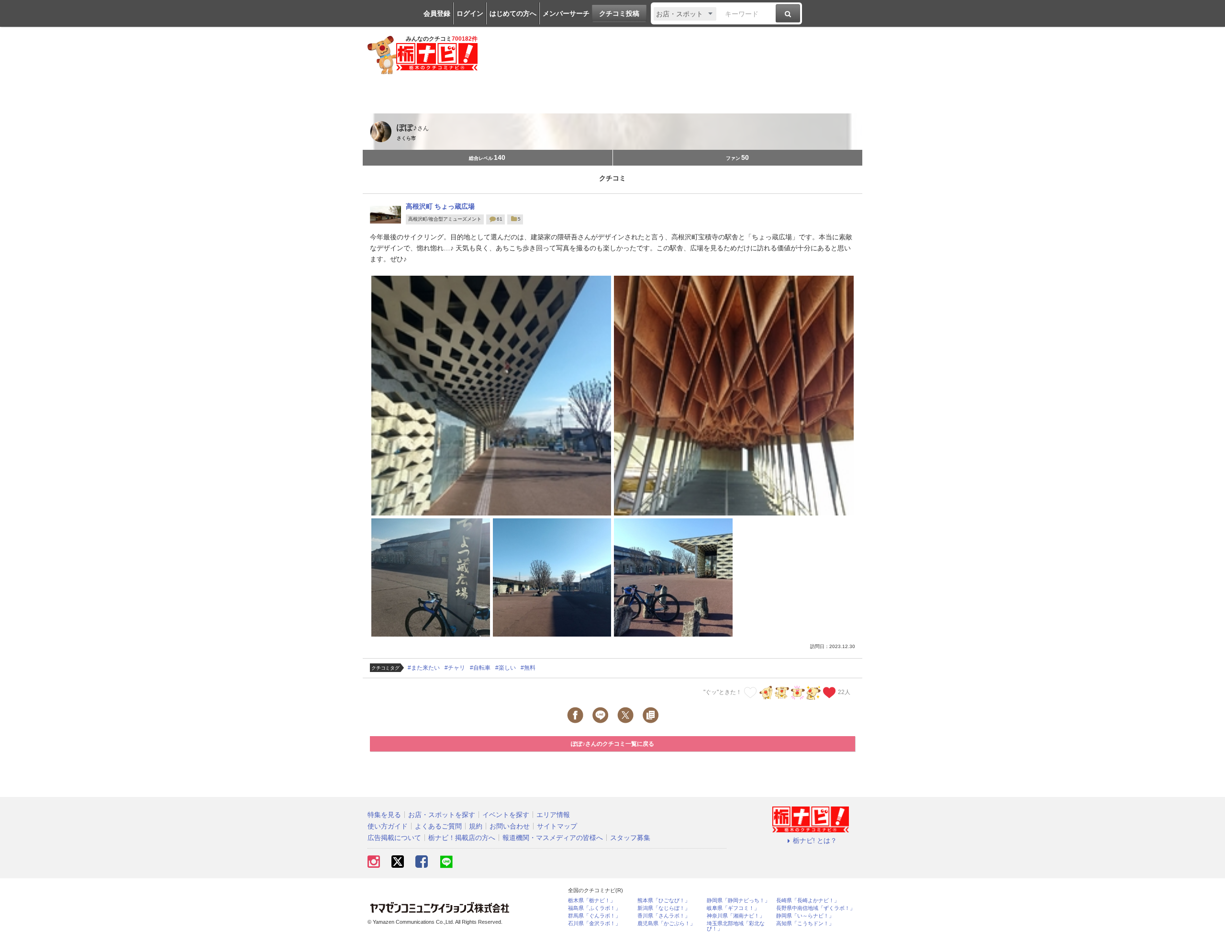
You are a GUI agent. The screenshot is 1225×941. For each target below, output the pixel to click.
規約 (475, 826)
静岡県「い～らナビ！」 (805, 916)
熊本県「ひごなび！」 (663, 900)
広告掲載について (394, 837)
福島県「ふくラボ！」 (594, 908)
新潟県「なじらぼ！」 (663, 908)
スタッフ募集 (630, 837)
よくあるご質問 (438, 826)
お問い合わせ (510, 826)
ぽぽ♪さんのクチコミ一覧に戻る (612, 743)
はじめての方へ (513, 13)
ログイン (470, 13)
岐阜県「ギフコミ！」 (733, 908)
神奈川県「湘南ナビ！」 (736, 916)
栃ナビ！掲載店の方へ (461, 837)
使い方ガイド (388, 826)
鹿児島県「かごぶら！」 (666, 923)
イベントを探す (505, 814)
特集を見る (384, 814)
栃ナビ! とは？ (815, 840)
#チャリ (455, 667)
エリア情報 (553, 814)
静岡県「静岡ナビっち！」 (738, 900)
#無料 (528, 667)
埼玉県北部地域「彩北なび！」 (736, 926)
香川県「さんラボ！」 (663, 916)
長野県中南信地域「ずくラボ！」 (815, 908)
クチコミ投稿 (619, 13)
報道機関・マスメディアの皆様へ (552, 837)
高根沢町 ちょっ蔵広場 (440, 206)
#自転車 (480, 667)
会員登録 (436, 13)
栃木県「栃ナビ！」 (591, 900)
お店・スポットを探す (441, 814)
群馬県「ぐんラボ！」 (594, 916)
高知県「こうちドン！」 (805, 923)
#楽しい (505, 667)
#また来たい (424, 667)
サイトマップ (557, 826)
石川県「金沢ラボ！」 (594, 923)
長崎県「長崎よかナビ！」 (807, 900)
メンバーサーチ (566, 13)
